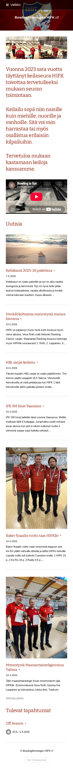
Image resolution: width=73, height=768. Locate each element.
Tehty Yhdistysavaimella (36, 760)
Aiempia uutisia (14, 698)
